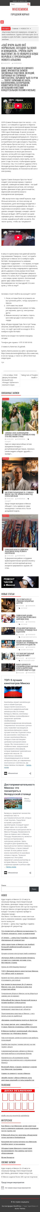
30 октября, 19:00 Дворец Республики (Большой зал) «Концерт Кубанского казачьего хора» (10, 380)
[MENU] (2, 22)
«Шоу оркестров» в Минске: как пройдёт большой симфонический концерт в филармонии (18, 946)
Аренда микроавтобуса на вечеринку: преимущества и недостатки (26, 630)
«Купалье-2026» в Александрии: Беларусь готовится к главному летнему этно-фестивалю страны (20, 435)
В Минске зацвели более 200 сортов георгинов (19, 907)
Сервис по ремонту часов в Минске (15, 1073)
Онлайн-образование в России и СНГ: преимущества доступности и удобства (27, 643)
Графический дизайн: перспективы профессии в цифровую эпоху (26, 617)
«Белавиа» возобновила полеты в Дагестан (19, 1020)
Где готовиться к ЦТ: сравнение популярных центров (25, 601)
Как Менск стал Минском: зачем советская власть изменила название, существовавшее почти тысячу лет (18, 918)
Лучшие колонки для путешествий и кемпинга (18, 953)
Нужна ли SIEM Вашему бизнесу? (13, 967)
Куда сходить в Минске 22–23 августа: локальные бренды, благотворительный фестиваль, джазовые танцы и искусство (17, 901)
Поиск (3, 885)
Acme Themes (20, 1208)
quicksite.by (25, 1115)
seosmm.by (16, 1115)
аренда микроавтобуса (29, 637)
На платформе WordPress (11, 1206)
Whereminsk (20, 9)
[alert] (20, 1187)
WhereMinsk (17, 63)
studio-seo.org (6, 1115)
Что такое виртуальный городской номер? (25, 654)
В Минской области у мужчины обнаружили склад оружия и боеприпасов (16, 551)
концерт (8, 442)
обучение (24, 608)
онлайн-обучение (27, 649)
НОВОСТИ (6, 399)
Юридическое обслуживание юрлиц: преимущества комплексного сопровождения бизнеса (18, 1060)
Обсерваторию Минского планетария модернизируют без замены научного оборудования (16, 1150)
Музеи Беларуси (7, 1157)
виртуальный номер (28, 660)
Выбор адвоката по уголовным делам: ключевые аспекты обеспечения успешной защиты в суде (27, 667)
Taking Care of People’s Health (29, 376)
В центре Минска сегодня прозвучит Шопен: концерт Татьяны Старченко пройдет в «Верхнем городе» (18, 911)
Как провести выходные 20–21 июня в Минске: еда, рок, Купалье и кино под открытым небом (19, 494)
